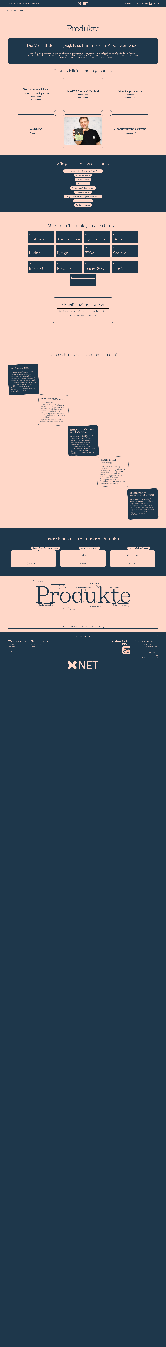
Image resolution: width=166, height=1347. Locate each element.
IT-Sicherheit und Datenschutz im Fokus (142, 494)
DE (155, 3)
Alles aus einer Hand (52, 399)
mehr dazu (36, 133)
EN (159, 3)
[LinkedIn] (128, 644)
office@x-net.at (153, 660)
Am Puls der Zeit (19, 368)
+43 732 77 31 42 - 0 (151, 657)
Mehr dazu (36, 98)
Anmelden (98, 626)
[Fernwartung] (150, 4)
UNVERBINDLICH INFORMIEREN (83, 315)
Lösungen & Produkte (11, 10)
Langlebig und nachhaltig (108, 461)
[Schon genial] (126, 653)
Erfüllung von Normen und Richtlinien (82, 431)
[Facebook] (123, 644)
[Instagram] (126, 644)
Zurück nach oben (83, 636)
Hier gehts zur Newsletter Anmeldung (76, 626)
